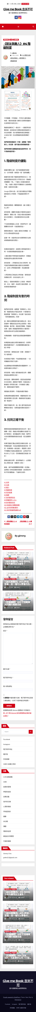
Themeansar (18, 999)
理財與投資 (7, 831)
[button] (33, 26)
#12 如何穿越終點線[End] (12, 510)
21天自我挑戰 (7, 777)
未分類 (5, 821)
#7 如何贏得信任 (9, 497)
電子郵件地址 (8, 677)
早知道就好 (13, 558)
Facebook (6, 739)
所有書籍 (6, 759)
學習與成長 (6, 39)
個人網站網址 (7, 686)
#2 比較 (6, 485)
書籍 (4, 816)
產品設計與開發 (8, 836)
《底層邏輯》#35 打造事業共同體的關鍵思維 (17, 603)
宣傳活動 (6, 797)
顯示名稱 (6, 669)
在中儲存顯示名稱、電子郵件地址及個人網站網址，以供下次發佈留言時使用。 (18, 699)
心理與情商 (16, 39)
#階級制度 (13, 61)
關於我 (5, 754)
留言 (5, 631)
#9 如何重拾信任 (9, 502)
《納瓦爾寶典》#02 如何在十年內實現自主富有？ (17, 562)
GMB (11, 39)
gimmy (14, 53)
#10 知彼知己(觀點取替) (12, 505)
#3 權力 (6, 487)
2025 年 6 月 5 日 (11, 961)
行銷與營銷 (7, 841)
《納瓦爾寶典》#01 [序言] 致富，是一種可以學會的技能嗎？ (17, 584)
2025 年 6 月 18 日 (11, 940)
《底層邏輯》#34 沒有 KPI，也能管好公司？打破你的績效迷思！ (17, 958)
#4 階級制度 (8, 490)
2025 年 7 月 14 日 (11, 918)
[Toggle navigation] (18, 26)
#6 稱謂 (6, 495)
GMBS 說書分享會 (9, 764)
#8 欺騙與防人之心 (10, 500)
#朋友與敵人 (14, 58)
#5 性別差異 (8, 492)
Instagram (6, 744)
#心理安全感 (26, 55)
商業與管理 (7, 787)
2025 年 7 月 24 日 (11, 897)
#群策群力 (22, 58)
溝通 (4, 826)
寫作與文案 (7, 801)
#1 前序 (6, 482)
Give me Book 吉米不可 (18, 9)
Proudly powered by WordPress (11, 997)
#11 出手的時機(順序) (11, 507)
